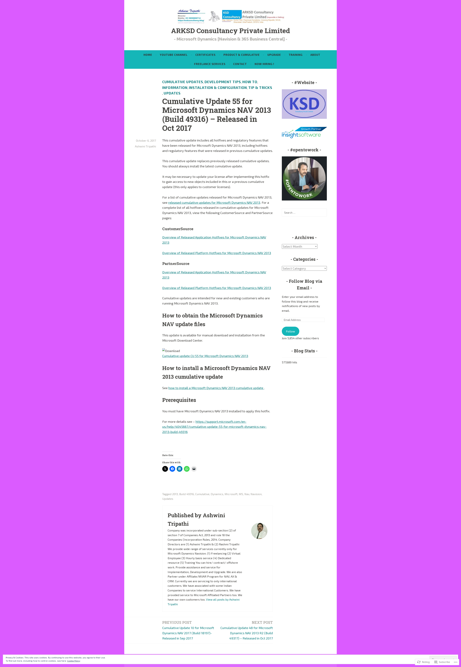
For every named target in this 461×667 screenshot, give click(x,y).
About (315, 54)
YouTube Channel (174, 54)
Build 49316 (186, 494)
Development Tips (223, 82)
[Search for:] (304, 212)
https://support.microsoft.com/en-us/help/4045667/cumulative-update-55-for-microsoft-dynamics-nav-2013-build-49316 (214, 427)
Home (148, 54)
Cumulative (202, 494)
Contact (240, 64)
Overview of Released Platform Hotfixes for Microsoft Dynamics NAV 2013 (216, 253)
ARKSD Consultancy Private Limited (230, 30)
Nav (246, 494)
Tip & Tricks (260, 87)
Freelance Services (209, 64)
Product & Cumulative (241, 54)
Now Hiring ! (264, 64)
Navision (256, 494)
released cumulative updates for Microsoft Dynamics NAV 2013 (214, 202)
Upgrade (274, 54)
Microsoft (231, 494)
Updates (172, 93)
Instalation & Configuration (218, 87)
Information (174, 87)
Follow (290, 331)
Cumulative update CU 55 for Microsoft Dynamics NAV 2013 (205, 356)
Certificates (205, 54)
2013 (175, 494)
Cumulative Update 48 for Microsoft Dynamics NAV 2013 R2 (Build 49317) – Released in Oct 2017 (246, 630)
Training (296, 54)
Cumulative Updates (182, 82)
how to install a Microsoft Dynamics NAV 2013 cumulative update (216, 388)
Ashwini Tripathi (145, 146)
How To (249, 82)
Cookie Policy (73, 660)
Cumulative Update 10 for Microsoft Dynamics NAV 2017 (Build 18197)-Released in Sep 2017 (188, 630)
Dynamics (217, 494)
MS (241, 494)
